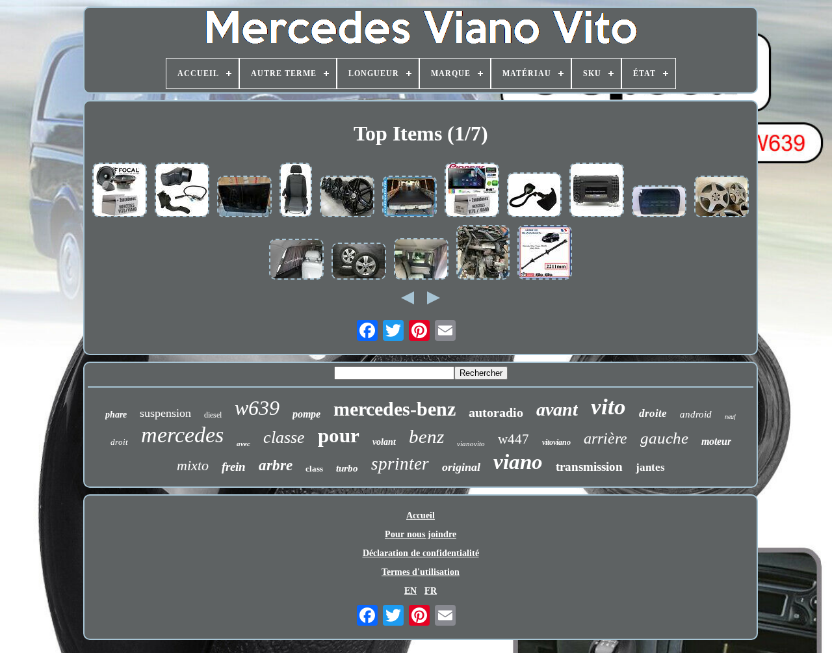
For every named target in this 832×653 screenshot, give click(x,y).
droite (653, 413)
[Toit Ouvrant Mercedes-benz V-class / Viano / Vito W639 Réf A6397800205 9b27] (244, 197)
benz (426, 436)
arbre (275, 465)
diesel (213, 415)
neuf (730, 416)
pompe (306, 414)
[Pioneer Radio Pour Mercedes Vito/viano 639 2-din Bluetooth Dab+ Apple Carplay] (472, 191)
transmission (589, 466)
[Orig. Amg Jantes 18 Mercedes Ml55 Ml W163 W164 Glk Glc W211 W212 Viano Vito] (721, 197)
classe (284, 437)
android (696, 414)
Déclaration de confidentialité (421, 553)
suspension (165, 413)
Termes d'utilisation (421, 572)
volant (384, 442)
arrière (605, 438)
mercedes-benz (394, 409)
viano (518, 461)
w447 (513, 439)
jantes (650, 467)
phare (116, 415)
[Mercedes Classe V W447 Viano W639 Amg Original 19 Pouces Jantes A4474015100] (347, 197)
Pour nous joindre (420, 534)
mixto (193, 465)
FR (430, 591)
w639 (257, 408)
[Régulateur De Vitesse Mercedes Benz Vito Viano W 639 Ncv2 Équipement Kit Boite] (182, 191)
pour (338, 435)
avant (557, 409)
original (461, 466)
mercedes (182, 435)
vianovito (471, 443)
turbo (347, 468)
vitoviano (556, 442)
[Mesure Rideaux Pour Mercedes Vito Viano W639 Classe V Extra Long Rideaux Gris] (421, 260)
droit (119, 442)
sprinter (400, 463)
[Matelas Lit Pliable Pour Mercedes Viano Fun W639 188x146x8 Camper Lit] (409, 197)
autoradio (496, 412)
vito (608, 407)
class (314, 468)
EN (410, 591)
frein (234, 466)
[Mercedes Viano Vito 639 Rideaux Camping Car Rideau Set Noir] (296, 260)
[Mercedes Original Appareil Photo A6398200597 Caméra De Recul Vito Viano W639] (534, 196)
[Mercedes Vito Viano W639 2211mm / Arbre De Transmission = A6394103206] (545, 253)
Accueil (420, 515)
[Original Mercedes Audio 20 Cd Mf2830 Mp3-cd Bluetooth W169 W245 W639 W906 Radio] (597, 191)
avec (243, 443)
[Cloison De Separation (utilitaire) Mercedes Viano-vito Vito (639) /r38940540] (659, 202)
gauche (664, 438)
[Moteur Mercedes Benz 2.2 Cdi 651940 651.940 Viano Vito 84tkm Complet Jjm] (483, 253)
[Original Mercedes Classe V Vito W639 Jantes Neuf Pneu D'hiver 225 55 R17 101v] (359, 262)
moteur (716, 441)
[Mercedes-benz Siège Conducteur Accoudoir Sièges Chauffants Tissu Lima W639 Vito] (296, 191)
